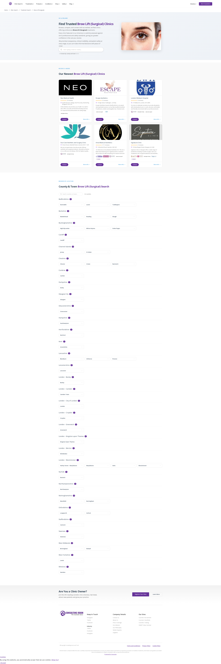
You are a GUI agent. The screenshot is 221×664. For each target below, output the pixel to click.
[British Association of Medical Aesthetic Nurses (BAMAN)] (106, 156)
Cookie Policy (156, 646)
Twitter (89, 620)
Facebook (89, 622)
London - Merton (65, 448)
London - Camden (65, 389)
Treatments (29, 4)
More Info (86, 119)
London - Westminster (67, 460)
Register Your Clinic (140, 594)
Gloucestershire (65, 306)
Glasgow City (63, 294)
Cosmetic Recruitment (145, 617)
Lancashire (63, 353)
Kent (60, 341)
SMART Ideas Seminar (145, 625)
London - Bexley (65, 377)
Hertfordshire (64, 330)
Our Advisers (116, 625)
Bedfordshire (64, 199)
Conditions (49, 4)
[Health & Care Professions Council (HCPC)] (154, 156)
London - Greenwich (66, 424)
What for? (55, 660)
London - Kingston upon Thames (71, 436)
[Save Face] (106, 112)
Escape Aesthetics (102, 98)
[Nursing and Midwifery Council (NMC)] (99, 112)
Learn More (156, 594)
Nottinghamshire (65, 496)
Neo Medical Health (67, 98)
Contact (64, 119)
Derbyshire (63, 282)
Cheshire (62, 258)
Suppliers (115, 632)
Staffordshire (64, 519)
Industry (193, 4)
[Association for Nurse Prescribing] (99, 156)
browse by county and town (68, 53)
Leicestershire (64, 365)
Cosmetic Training (144, 622)
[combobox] (81, 50)
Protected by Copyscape (110, 654)
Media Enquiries (117, 630)
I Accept (3, 663)
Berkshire (62, 211)
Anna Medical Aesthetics (104, 143)
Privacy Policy (146, 646)
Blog (71, 4)
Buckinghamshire (65, 223)
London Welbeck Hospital (139, 98)
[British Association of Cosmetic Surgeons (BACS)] (134, 156)
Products (39, 4)
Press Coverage (117, 622)
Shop (57, 4)
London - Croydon (65, 413)
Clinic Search (18, 4)
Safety (64, 4)
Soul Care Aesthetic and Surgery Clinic (73, 143)
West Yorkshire (64, 555)
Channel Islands (65, 247)
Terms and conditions (133, 646)
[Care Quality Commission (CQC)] (134, 112)
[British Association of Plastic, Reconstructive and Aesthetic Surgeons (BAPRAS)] (140, 156)
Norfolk (61, 472)
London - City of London (68, 401)
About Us (115, 620)
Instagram (90, 617)
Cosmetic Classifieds (144, 620)
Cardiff (61, 235)
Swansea (62, 531)
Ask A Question (205, 4)
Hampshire (63, 318)
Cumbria (62, 270)
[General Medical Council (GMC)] (64, 113)
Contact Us (116, 617)
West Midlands (64, 543)
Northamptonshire (66, 484)
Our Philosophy (117, 627)
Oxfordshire (63, 508)
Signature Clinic (136, 143)
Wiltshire (62, 567)
